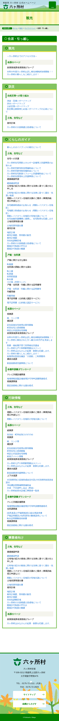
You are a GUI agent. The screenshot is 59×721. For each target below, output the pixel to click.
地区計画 (11, 232)
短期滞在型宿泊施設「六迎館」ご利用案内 (26, 356)
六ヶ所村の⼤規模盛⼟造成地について (24, 127)
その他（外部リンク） (17, 282)
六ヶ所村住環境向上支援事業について (24, 176)
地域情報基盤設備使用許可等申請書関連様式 (27, 378)
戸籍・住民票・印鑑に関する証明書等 (24, 289)
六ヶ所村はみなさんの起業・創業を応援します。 (29, 351)
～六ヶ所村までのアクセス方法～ (22, 56)
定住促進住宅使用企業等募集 (20, 325)
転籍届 (10, 264)
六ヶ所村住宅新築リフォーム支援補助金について (29, 173)
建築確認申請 (13, 183)
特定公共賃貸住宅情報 (17, 330)
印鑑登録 (11, 296)
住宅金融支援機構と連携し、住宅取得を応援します (30, 219)
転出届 (10, 279)
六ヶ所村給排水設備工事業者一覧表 (23, 490)
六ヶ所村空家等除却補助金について (23, 171)
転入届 (10, 271)
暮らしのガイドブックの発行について (24, 147)
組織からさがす (29, 704)
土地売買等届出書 (15, 225)
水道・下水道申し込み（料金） (21, 488)
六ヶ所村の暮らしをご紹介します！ (23, 74)
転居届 (10, 274)
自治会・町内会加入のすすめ (20, 434)
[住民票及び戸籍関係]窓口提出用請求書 (24, 513)
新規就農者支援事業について (20, 363)
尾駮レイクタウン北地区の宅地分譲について (27, 216)
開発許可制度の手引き (17, 246)
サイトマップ (29, 694)
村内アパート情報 (15, 456)
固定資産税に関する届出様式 (20, 385)
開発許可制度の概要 (16, 249)
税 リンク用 (13, 318)
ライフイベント (30, 28)
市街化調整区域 (14, 240)
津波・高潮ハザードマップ (19, 101)
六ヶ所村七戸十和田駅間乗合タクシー (24, 348)
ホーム (15, 28)
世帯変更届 (12, 276)
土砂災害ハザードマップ (18, 106)
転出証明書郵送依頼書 (17, 518)
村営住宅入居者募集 (16, 327)
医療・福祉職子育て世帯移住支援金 (23, 345)
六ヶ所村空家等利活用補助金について (24, 168)
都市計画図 (12, 238)
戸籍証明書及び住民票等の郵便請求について (27, 516)
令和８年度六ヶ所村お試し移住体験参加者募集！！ (30, 71)
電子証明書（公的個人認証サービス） (24, 302)
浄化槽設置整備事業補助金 (19, 485)
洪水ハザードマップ (16, 103)
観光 (21, 28)
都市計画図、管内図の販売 (19, 235)
